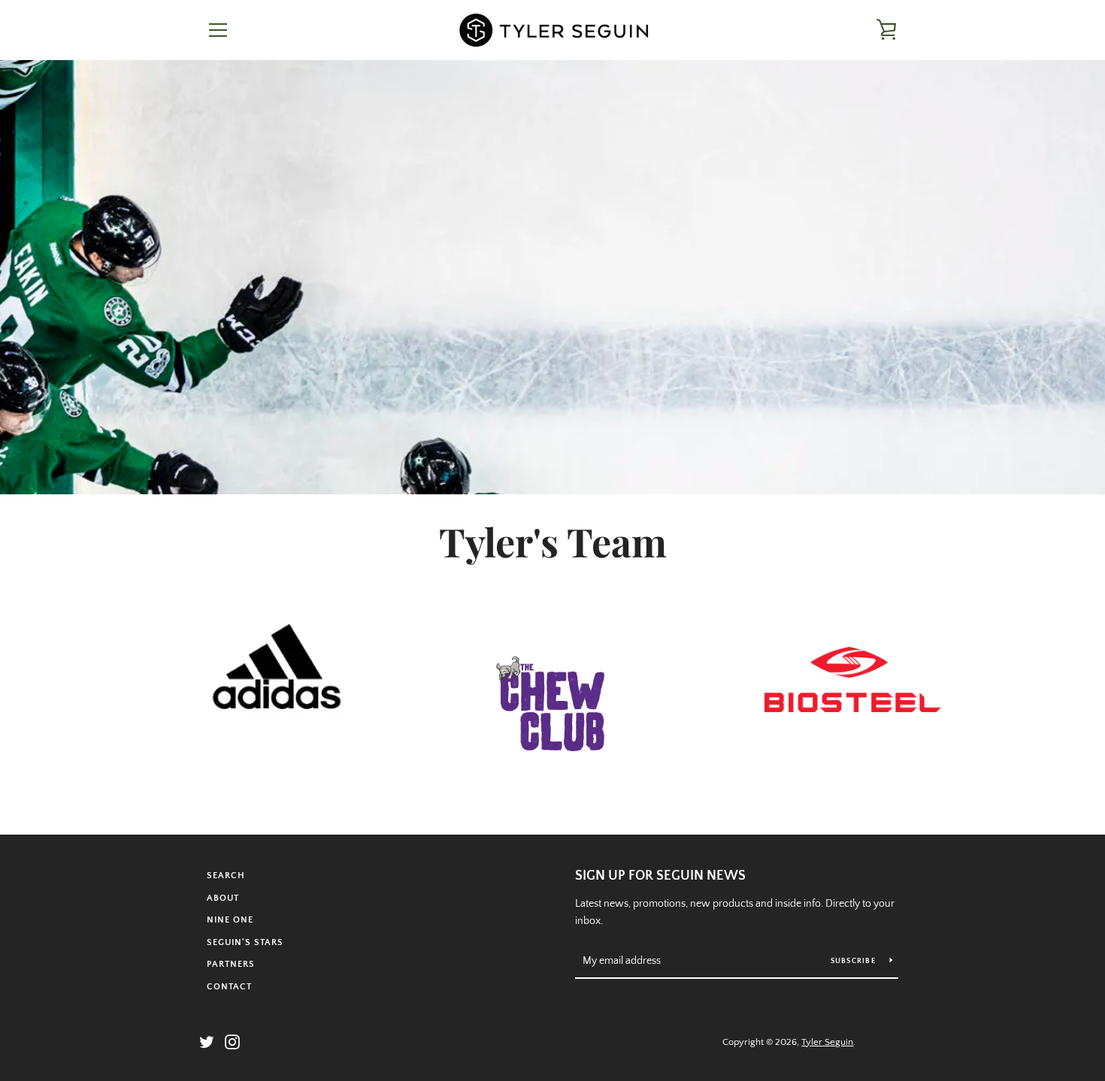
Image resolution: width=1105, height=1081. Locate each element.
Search (226, 875)
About (223, 898)
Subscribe (855, 961)
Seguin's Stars (245, 942)
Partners (231, 964)
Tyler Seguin (827, 1042)
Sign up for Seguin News (660, 875)
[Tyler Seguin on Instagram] (232, 1041)
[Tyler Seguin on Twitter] (206, 1041)
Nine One (230, 920)
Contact (229, 987)
